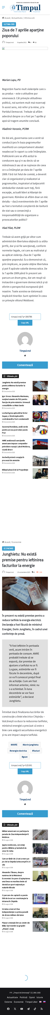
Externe (8, 1001)
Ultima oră (29, 17)
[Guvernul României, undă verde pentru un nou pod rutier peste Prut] (40, 430)
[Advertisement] (25, 508)
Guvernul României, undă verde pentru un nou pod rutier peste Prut (15, 429)
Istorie (40, 997)
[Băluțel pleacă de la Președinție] (40, 473)
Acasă (7, 17)
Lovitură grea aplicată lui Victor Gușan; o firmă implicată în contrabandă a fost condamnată (15, 416)
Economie (18, 1001)
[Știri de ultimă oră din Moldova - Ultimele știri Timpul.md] (25, 7)
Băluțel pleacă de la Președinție (15, 469)
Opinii (32, 997)
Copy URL (25, 322)
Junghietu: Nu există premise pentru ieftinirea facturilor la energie (14, 385)
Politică (23, 997)
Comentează (25, 365)
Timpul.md (10, 42)
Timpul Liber (31, 1001)
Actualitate (17, 17)
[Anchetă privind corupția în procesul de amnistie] (40, 461)
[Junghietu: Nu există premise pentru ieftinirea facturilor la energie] (40, 386)
